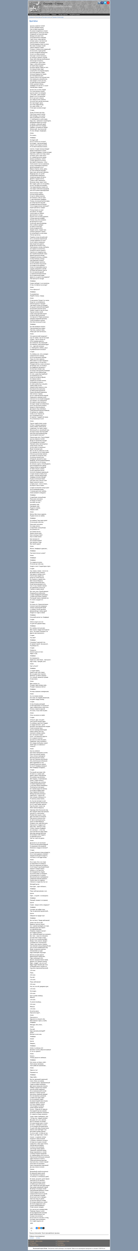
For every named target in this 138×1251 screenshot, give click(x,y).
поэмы (38, 1238)
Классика (38, 17)
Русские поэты (33, 14)
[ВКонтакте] (37, 1228)
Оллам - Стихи (53, 3)
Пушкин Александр (57, 17)
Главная (31, 17)
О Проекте (33, 1243)
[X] (43, 1228)
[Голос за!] (31, 1231)
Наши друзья (61, 1245)
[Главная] (35, 6)
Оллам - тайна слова (36, 1241)
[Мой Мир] (41, 1228)
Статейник (60, 1243)
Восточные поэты (44, 14)
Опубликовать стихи (63, 1241)
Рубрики (54, 14)
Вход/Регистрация (75, 14)
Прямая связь (34, 1245)
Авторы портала (63, 14)
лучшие (31, 1238)
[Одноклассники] (39, 1228)
